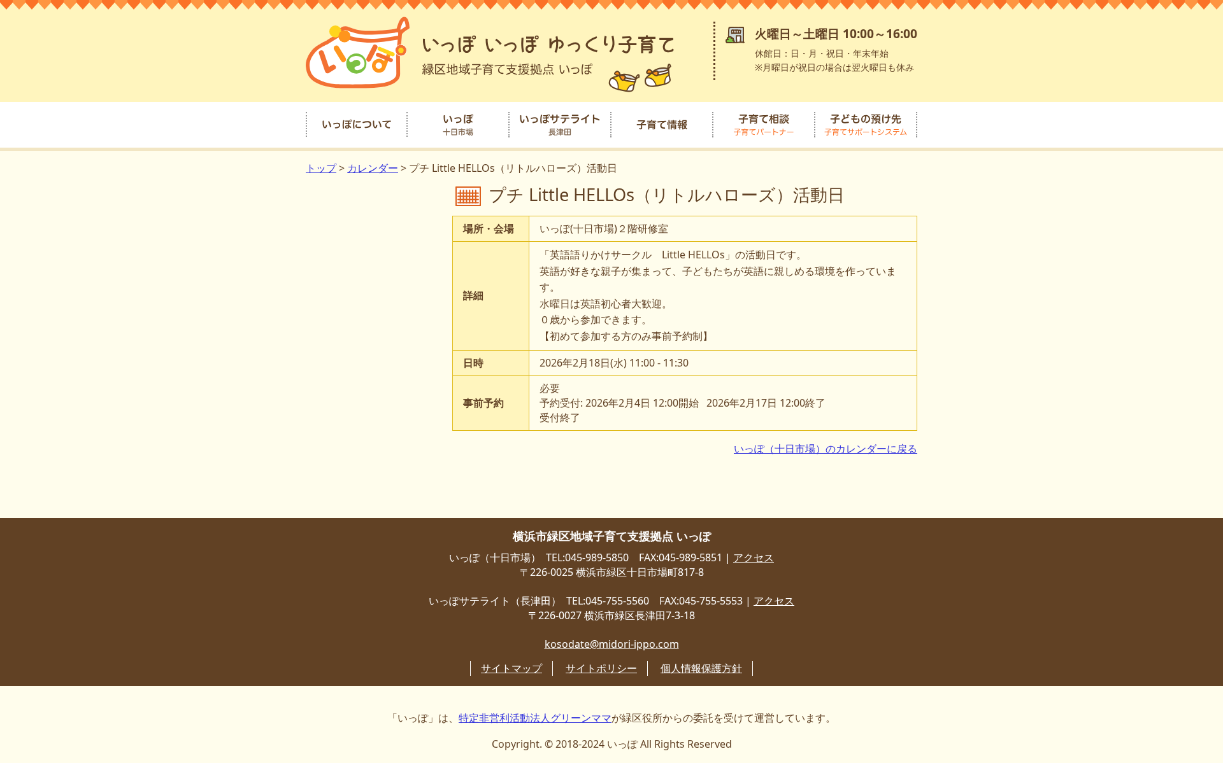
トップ (321, 168)
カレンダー (372, 168)
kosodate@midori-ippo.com (612, 644)
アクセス (753, 557)
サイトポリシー (601, 668)
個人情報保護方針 (701, 668)
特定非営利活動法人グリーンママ (535, 718)
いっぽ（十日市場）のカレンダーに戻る (825, 449)
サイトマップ (511, 668)
